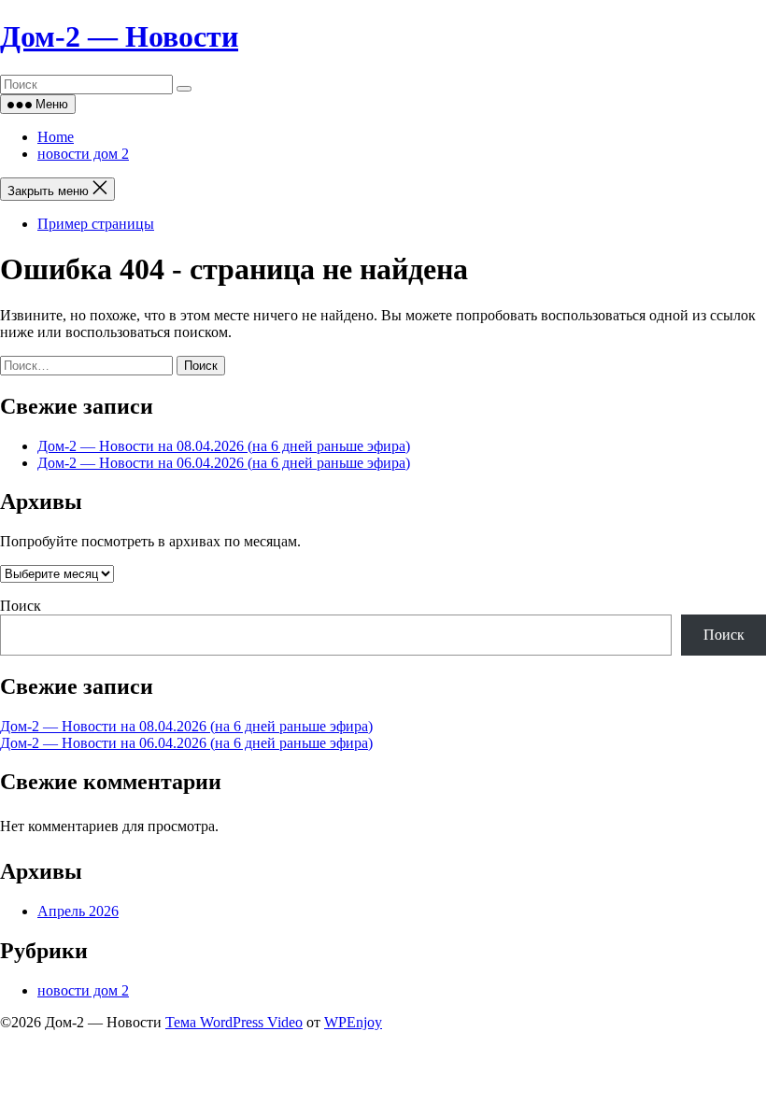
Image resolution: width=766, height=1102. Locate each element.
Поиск (20, 606)
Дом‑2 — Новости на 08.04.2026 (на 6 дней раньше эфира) (223, 446)
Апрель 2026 (78, 911)
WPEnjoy (353, 1022)
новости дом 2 (83, 154)
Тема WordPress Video (234, 1022)
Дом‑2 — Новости (119, 36)
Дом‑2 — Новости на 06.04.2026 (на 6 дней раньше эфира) (223, 463)
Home (55, 137)
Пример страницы (95, 224)
